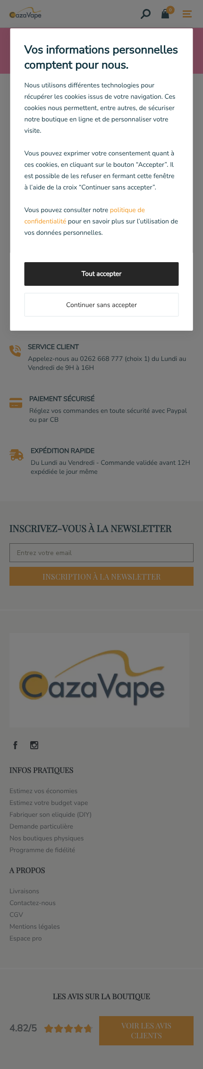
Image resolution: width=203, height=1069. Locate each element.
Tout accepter (101, 273)
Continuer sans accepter (101, 304)
